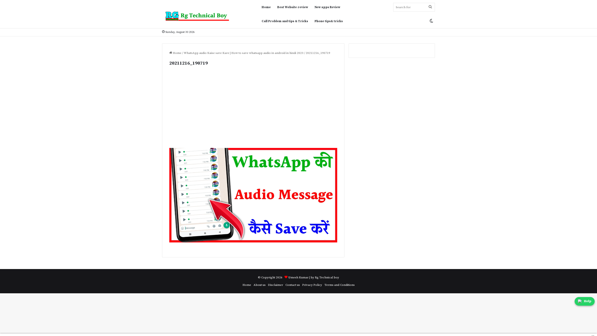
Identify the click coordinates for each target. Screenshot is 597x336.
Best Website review (292, 7)
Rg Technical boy (327, 277)
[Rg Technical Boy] (199, 16)
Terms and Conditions (339, 285)
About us (259, 285)
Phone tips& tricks (329, 21)
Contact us (292, 285)
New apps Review (327, 7)
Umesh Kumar (298, 277)
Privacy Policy (312, 285)
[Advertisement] (253, 113)
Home (266, 7)
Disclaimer (275, 285)
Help (587, 301)
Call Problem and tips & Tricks (285, 21)
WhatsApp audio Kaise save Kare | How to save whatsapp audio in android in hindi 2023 (243, 53)
